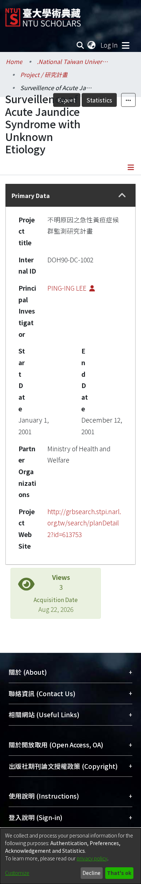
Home (14, 61)
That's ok (119, 872)
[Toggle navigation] (125, 45)
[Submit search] (80, 45)
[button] (122, 195)
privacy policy (92, 858)
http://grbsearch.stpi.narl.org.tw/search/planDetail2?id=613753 (84, 523)
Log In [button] (110, 44)
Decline (91, 872)
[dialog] (70, 856)
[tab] (70, 195)
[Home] (43, 15)
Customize (17, 872)
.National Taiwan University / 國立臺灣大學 (73, 61)
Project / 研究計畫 (44, 74)
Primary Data (31, 195)
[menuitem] (92, 45)
